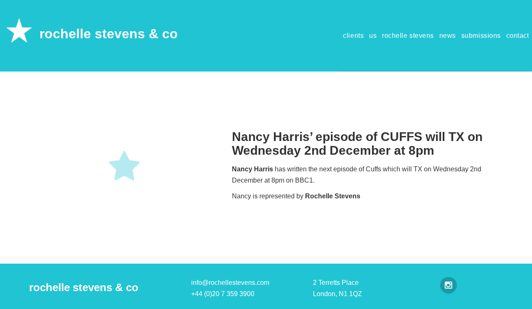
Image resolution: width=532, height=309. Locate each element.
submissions (481, 35)
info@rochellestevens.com (230, 282)
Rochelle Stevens (333, 196)
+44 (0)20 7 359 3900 (222, 293)
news (447, 35)
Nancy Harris (252, 169)
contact (517, 35)
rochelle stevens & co (108, 33)
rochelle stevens (408, 35)
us (373, 35)
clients (353, 35)
